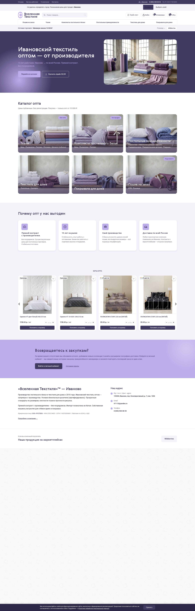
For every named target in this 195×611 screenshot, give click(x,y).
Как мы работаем (32, 2)
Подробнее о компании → (28, 418)
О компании (45, 2)
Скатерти (34, 188)
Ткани (48, 22)
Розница (136, 188)
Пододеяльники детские (152, 147)
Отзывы (21, 2)
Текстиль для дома (137, 22)
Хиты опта (97, 271)
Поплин (39, 147)
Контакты (55, 2)
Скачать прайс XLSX (57, 74)
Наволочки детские (146, 145)
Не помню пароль (72, 366)
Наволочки (132, 145)
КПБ (130, 188)
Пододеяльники (134, 147)
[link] (143, 2)
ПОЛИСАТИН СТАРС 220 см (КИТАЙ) (113, 317)
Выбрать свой (161, 7)
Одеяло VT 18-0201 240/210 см (71, 317)
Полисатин (30, 147)
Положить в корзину (37, 328)
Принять (149, 607)
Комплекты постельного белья (73, 22)
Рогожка (47, 147)
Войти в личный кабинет (48, 366)
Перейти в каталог (29, 74)
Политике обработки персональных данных (94, 608)
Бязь (22, 147)
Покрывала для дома (164, 22)
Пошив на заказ (28, 22)
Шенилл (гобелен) (59, 147)
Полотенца (25, 188)
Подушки (167, 147)
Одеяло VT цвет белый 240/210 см (33, 317)
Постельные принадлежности (107, 22)
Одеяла (159, 145)
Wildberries (171, 28)
